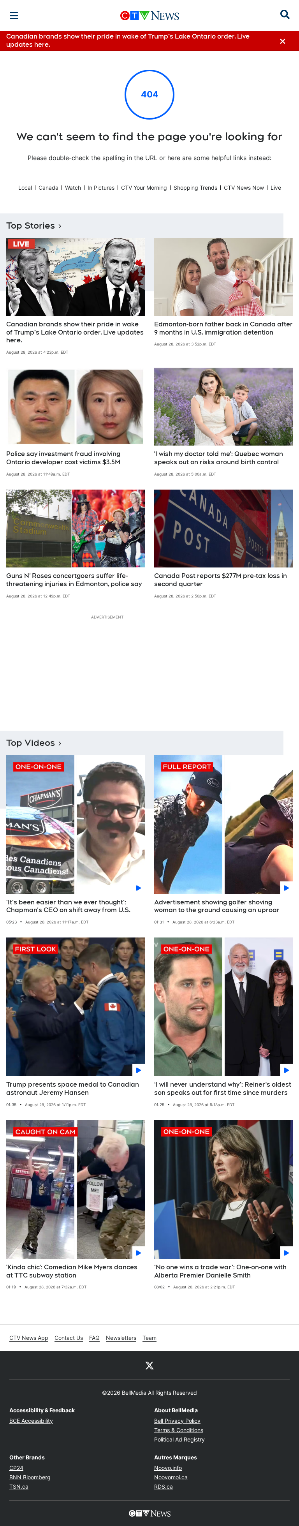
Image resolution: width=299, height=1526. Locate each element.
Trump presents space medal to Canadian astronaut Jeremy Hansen (72, 1088)
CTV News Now (244, 187)
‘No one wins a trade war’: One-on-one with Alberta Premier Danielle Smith (220, 1271)
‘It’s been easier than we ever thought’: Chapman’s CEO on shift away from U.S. (68, 906)
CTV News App (28, 1337)
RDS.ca (163, 1486)
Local (25, 187)
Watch (73, 187)
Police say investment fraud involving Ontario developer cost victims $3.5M (63, 458)
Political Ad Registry (179, 1439)
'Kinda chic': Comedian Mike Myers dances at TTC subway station (71, 1271)
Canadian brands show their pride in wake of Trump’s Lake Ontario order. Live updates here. (75, 332)
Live (276, 187)
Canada (48, 187)
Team (149, 1337)
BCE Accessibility (31, 1420)
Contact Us (69, 1337)
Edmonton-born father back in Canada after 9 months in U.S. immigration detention (223, 328)
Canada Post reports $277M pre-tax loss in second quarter (220, 580)
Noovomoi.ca (171, 1477)
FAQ (94, 1337)
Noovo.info (168, 1467)
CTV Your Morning (144, 187)
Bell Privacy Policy (177, 1420)
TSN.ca (18, 1486)
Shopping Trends (195, 187)
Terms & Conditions (178, 1430)
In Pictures (101, 187)
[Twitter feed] (149, 1365)
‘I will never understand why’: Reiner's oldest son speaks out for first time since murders (222, 1088)
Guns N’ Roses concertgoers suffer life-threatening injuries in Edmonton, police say (74, 580)
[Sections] (14, 15)
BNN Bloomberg (30, 1477)
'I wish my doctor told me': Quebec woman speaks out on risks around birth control (218, 458)
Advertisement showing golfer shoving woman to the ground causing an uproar (217, 906)
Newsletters (121, 1337)
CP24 (16, 1467)
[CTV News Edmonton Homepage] (149, 15)
